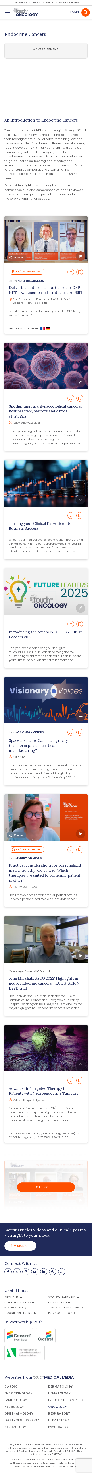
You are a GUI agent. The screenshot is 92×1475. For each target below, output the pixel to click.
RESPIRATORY (59, 1413)
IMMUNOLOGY (15, 1400)
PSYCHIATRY (58, 1427)
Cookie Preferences (20, 1313)
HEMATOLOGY (59, 1393)
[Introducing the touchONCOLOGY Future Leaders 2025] (46, 591)
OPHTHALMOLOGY (18, 1413)
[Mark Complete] (70, 272)
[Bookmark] (79, 272)
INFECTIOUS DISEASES (65, 1400)
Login (74, 12)
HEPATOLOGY (59, 1420)
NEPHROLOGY (15, 1427)
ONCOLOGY (57, 1407)
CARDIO (10, 1386)
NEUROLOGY (14, 1407)
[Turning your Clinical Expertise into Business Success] (46, 483)
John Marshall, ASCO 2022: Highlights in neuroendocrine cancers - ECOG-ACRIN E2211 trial (44, 983)
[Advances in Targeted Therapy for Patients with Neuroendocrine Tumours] (46, 1048)
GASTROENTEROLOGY (21, 1420)
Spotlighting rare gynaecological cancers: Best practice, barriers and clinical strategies (45, 411)
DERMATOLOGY (60, 1386)
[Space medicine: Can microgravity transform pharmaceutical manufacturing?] (46, 700)
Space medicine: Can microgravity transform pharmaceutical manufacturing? (38, 745)
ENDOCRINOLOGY (18, 1393)
